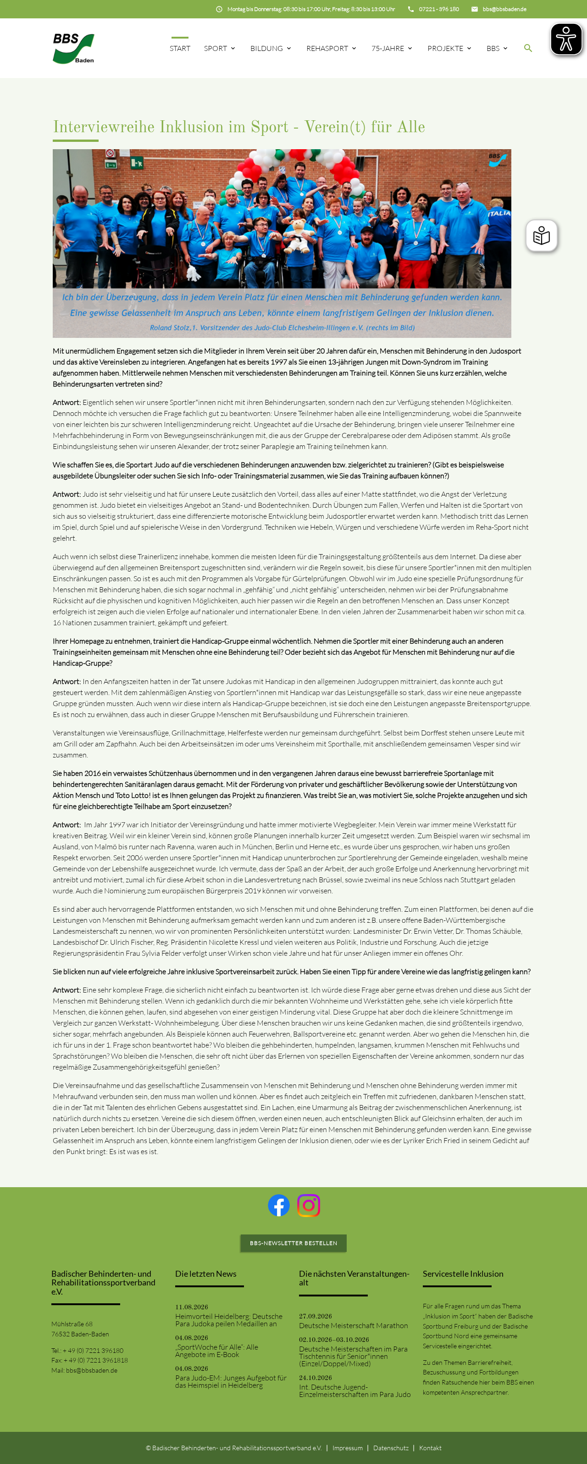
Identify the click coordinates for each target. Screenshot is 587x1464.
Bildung (266, 48)
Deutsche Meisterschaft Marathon (353, 1325)
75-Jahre (387, 48)
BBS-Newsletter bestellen (294, 1243)
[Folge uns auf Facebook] (278, 1205)
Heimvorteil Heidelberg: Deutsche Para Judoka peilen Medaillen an (228, 1320)
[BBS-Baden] (73, 48)
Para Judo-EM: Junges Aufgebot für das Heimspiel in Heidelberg (231, 1381)
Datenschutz (391, 1448)
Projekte (445, 48)
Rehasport (327, 48)
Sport (215, 48)
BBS (493, 48)
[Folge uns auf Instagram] (308, 1205)
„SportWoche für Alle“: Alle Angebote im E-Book (216, 1350)
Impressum (347, 1448)
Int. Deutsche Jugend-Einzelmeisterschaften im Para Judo (355, 1390)
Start (180, 48)
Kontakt (430, 1448)
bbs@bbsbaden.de (91, 1370)
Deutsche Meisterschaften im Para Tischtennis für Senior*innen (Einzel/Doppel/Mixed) (353, 1356)
